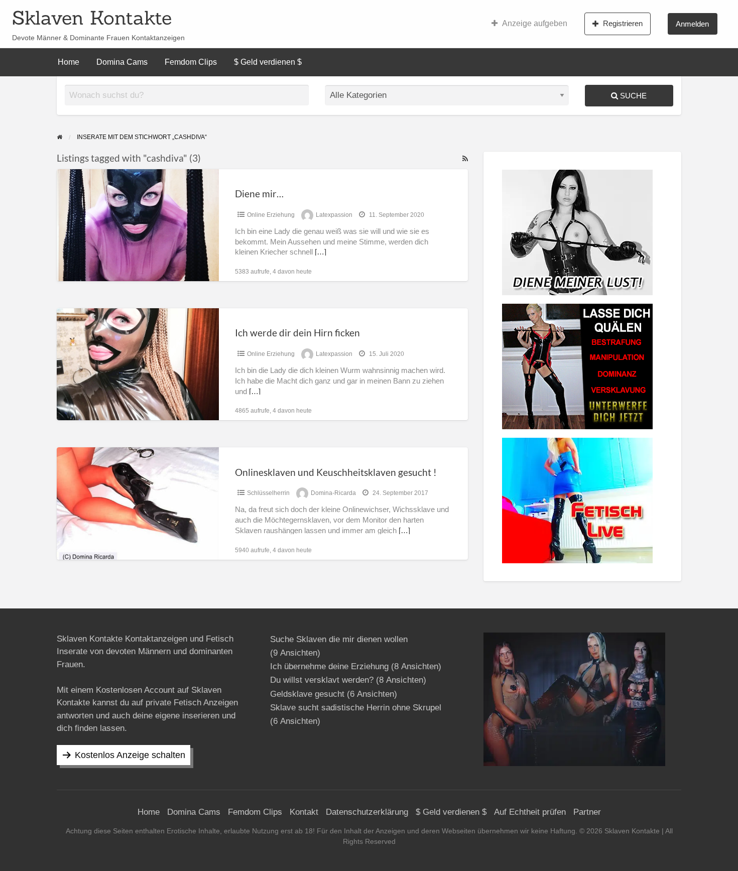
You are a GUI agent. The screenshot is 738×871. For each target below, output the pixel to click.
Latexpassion (334, 214)
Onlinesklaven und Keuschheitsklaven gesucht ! (336, 472)
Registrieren (623, 23)
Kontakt (304, 812)
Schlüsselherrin (268, 492)
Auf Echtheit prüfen (530, 812)
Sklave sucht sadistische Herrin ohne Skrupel (355, 707)
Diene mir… (259, 193)
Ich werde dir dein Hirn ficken (297, 332)
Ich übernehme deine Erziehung (329, 666)
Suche (632, 95)
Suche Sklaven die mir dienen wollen (339, 639)
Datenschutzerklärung (367, 812)
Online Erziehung (271, 214)
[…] (320, 252)
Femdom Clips (191, 62)
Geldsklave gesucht (307, 694)
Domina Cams (122, 62)
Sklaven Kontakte (92, 18)
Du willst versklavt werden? (322, 680)
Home (68, 62)
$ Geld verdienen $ (268, 62)
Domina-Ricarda (333, 492)
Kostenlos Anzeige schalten (130, 755)
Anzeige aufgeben (534, 23)
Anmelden (692, 24)
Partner (587, 812)
